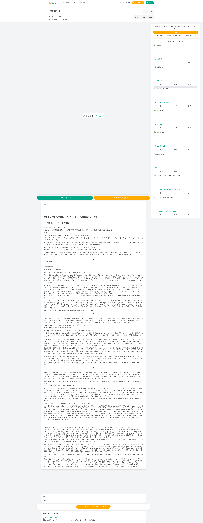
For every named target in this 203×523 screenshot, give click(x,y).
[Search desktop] (120, 3)
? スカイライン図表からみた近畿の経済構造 (167, 189)
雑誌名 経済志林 (159, 168)
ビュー (46, 500)
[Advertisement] (19, 48)
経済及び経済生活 (160, 146)
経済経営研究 (158, 59)
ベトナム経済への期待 (50, 518)
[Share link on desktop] (145, 12)
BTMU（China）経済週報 (162, 102)
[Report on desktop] (151, 12)
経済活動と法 (158, 80)
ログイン (149, 3)
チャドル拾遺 (158, 124)
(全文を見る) (99, 116)
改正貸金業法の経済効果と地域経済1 (165, 211)
